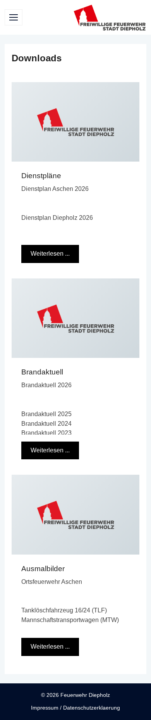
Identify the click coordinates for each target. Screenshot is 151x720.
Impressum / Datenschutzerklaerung (75, 708)
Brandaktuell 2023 (46, 433)
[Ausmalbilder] (75, 514)
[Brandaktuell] (75, 318)
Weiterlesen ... (50, 253)
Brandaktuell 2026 (46, 385)
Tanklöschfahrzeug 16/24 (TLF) (64, 610)
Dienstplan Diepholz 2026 (57, 217)
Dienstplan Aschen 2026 (55, 188)
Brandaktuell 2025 (46, 414)
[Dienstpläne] (75, 122)
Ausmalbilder (43, 569)
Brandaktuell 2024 (46, 423)
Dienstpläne (41, 176)
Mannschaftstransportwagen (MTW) (70, 620)
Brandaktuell (42, 372)
